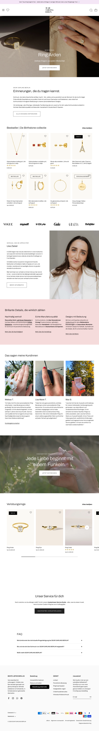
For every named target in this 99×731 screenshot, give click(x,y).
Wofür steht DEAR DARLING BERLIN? (29, 652)
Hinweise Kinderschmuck (61, 694)
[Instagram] (13, 698)
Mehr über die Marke (72, 334)
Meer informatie (17, 285)
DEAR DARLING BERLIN (19, 721)
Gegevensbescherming (85, 723)
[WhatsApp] (17, 698)
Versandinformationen (37, 680)
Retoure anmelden (36, 683)
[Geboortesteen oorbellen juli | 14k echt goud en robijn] (39, 146)
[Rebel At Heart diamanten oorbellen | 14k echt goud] (17, 186)
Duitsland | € (11, 712)
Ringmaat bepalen (58, 686)
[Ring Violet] (78, 527)
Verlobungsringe (16, 504)
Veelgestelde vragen (59, 689)
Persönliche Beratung (60, 683)
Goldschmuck (70, 322)
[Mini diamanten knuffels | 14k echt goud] (39, 186)
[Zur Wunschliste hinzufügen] (23, 136)
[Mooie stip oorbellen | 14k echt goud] (60, 146)
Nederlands (11, 716)
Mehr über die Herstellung (43, 331)
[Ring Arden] (20, 527)
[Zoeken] (91, 10)
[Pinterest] (21, 698)
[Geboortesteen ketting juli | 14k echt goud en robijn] (17, 146)
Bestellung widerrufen (39, 687)
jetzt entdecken (49, 473)
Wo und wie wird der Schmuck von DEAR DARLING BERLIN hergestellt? (40, 646)
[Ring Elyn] (49, 527)
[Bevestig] (90, 697)
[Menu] (3, 10)
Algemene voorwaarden (57, 720)
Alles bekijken (87, 128)
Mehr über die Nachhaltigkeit (14, 331)
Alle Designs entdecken (26, 114)
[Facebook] (9, 698)
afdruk (48, 720)
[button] (11, 165)
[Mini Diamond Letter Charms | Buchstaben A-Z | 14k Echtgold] (82, 146)
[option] (49, 38)
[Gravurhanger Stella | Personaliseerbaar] (82, 186)
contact (55, 680)
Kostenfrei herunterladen (49, 611)
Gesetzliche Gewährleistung (83, 720)
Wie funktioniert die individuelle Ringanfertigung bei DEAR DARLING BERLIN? (43, 640)
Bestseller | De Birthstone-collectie (26, 127)
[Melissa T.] (19, 378)
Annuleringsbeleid (70, 720)
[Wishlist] (7, 10)
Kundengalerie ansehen (12, 423)
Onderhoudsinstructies (60, 691)
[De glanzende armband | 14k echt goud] (60, 186)
